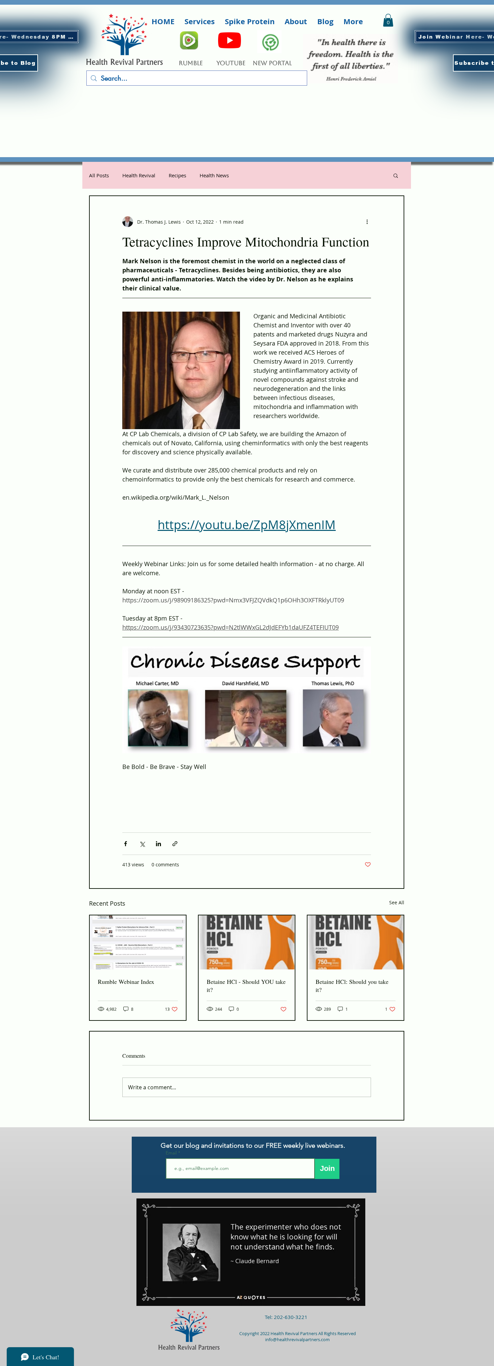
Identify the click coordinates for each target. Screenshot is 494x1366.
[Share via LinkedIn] (158, 843)
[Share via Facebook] (125, 843)
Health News (214, 175)
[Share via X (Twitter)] (142, 843)
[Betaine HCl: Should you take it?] (355, 942)
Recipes (177, 175)
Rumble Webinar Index (126, 981)
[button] (199, 21)
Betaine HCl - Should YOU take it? (246, 985)
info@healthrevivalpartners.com (297, 1339)
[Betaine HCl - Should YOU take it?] (247, 942)
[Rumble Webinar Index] (138, 942)
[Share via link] (175, 843)
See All (396, 902)
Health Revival (138, 175)
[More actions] (367, 222)
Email (172, 1152)
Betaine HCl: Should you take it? (352, 985)
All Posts (99, 175)
